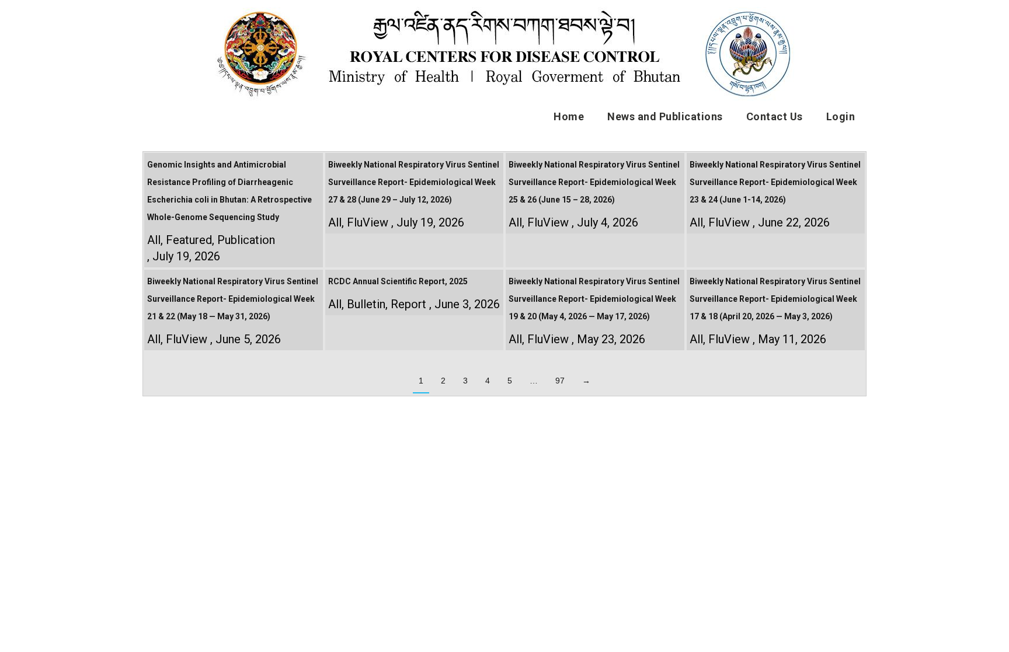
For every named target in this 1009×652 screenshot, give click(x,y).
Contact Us (774, 116)
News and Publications (665, 116)
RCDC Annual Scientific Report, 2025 (398, 281)
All (154, 240)
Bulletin (366, 304)
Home (569, 116)
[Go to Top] (991, 634)
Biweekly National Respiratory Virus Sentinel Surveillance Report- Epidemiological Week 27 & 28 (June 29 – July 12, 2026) (413, 182)
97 (560, 380)
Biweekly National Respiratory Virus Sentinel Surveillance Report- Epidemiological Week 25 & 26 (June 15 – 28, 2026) (594, 182)
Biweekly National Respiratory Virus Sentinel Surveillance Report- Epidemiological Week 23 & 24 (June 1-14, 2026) (775, 182)
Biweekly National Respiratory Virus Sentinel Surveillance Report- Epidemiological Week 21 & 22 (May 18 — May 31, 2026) (232, 299)
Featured (189, 240)
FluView (367, 222)
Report (408, 304)
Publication (246, 240)
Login (840, 116)
